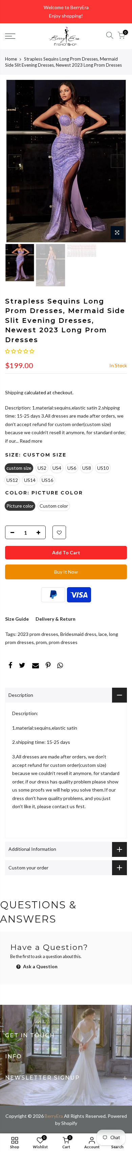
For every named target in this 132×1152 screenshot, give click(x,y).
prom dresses (63, 642)
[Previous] (14, 161)
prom (41, 642)
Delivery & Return (55, 619)
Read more (30, 441)
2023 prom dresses (38, 634)
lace (102, 634)
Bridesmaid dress (78, 634)
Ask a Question (40, 966)
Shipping (14, 392)
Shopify (69, 1123)
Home (11, 59)
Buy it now (66, 572)
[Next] (117, 161)
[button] (19, 351)
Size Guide (17, 619)
